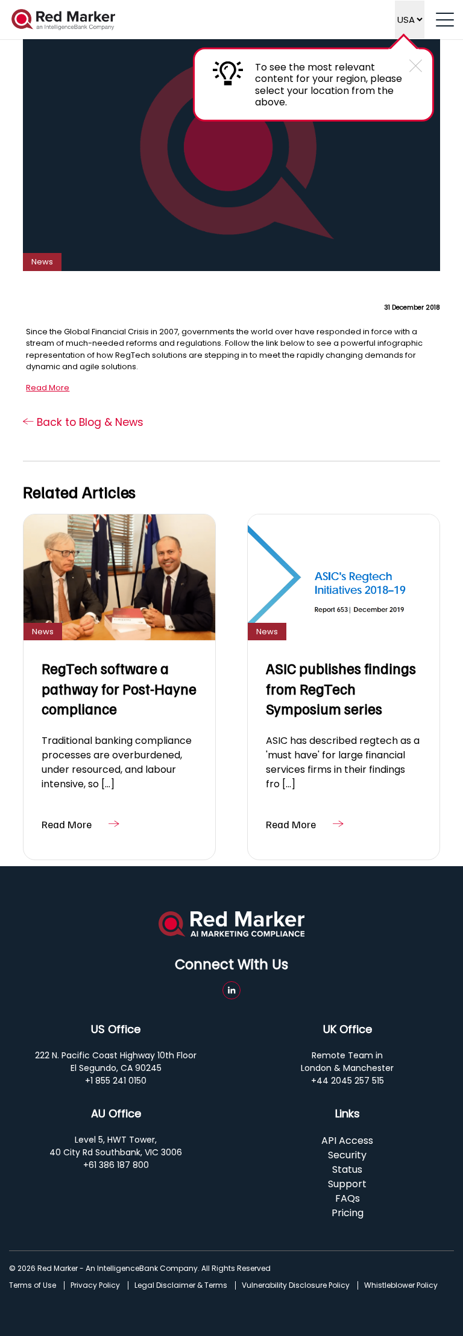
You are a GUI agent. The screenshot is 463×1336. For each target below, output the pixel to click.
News (42, 261)
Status (347, 1169)
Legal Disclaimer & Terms (180, 1285)
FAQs (347, 1198)
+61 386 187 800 (116, 1165)
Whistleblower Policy (401, 1285)
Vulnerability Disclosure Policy (296, 1285)
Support (347, 1184)
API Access (347, 1140)
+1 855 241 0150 (115, 1081)
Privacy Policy (95, 1285)
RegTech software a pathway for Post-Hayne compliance (119, 688)
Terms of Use (32, 1285)
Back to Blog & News (88, 422)
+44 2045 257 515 (347, 1081)
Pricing (348, 1213)
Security (347, 1155)
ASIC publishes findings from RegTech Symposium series (341, 688)
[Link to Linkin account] (231, 990)
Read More (47, 387)
